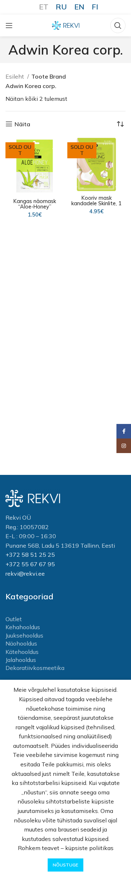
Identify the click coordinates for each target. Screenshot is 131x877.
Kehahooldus (22, 627)
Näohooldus (21, 643)
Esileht (15, 76)
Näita (22, 123)
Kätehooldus (22, 651)
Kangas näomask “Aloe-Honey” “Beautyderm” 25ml (34, 206)
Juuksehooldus (24, 635)
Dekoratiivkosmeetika (34, 667)
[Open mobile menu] (9, 25)
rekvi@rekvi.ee (25, 573)
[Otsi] (118, 25)
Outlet (13, 619)
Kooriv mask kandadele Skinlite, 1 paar (96, 203)
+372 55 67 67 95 (30, 564)
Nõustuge (65, 865)
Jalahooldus (20, 659)
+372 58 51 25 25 (30, 554)
